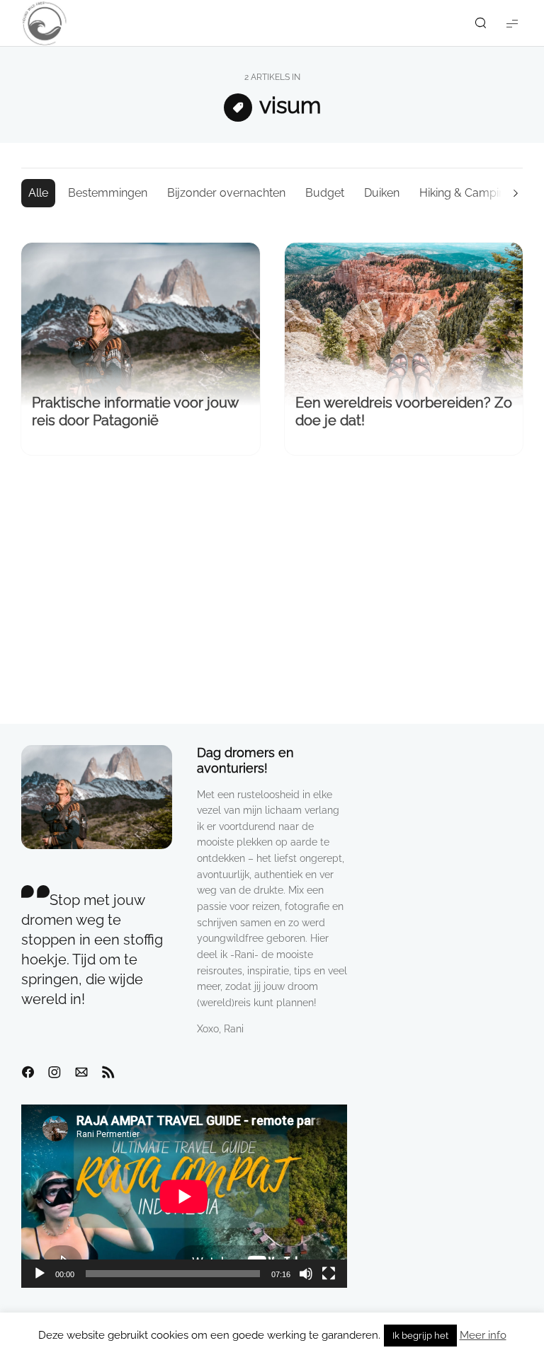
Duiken (382, 193)
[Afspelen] (40, 1274)
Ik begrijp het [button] (420, 1335)
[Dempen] (306, 1274)
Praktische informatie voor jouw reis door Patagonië (135, 411)
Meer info (483, 1335)
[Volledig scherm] (329, 1274)
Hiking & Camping (465, 193)
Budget (324, 193)
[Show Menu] (512, 23)
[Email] (81, 1072)
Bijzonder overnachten (226, 193)
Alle (38, 193)
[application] (184, 1196)
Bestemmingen (107, 193)
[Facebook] (27, 1072)
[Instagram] (54, 1072)
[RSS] (108, 1072)
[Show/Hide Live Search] (480, 23)
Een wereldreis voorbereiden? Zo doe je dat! (403, 411)
